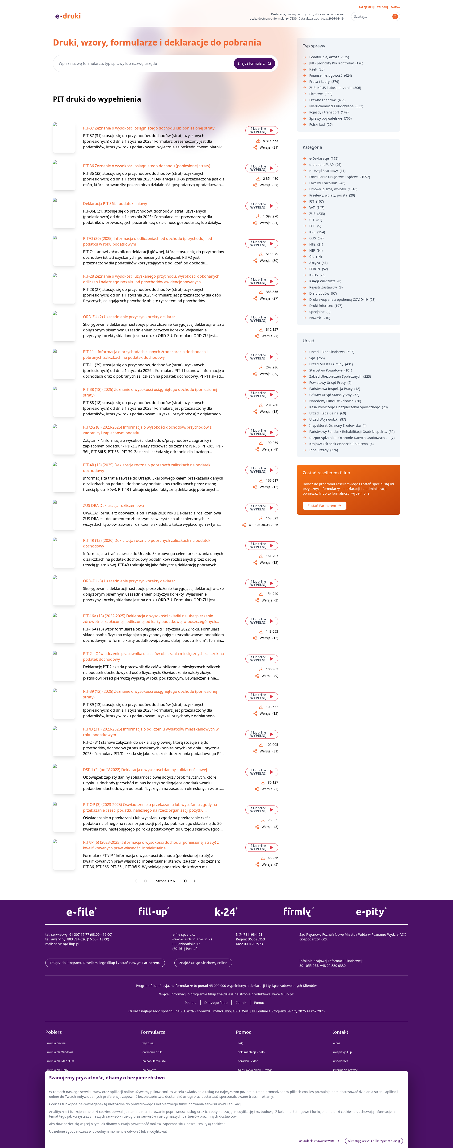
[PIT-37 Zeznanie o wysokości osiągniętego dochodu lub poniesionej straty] (64, 137)
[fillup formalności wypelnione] (154, 912)
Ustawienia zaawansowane (317, 1141)
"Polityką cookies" (211, 1124)
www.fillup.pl (282, 994)
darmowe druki (152, 1052)
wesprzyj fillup (342, 1052)
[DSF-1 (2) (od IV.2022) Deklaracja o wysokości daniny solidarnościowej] (64, 779)
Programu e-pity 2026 (289, 1011)
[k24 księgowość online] (226, 912)
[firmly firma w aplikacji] (299, 912)
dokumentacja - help (251, 1052)
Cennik (240, 1002)
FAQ (240, 1043)
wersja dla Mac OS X (60, 1061)
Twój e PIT (232, 1011)
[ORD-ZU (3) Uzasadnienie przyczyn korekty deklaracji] (64, 590)
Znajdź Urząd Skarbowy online (203, 962)
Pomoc (259, 1002)
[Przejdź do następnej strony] (194, 881)
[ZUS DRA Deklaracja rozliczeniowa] (64, 515)
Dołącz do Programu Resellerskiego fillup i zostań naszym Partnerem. (105, 962)
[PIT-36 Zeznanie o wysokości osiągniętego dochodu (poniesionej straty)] (64, 175)
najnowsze (149, 1070)
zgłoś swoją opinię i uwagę (255, 1070)
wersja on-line (56, 1043)
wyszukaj (148, 1043)
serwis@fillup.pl (66, 944)
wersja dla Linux (57, 1070)
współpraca (340, 1061)
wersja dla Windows (60, 1052)
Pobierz (191, 1002)
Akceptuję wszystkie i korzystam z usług (374, 1141)
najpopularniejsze (154, 1061)
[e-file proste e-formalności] (81, 912)
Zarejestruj (366, 7)
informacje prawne (345, 1070)
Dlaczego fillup (216, 1002)
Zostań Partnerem (322, 505)
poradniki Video (248, 1061)
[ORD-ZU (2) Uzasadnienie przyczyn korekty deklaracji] (64, 326)
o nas (336, 1043)
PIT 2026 (187, 1011)
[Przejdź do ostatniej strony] (185, 881)
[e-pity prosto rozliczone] (371, 912)
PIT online (260, 1011)
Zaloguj (382, 7)
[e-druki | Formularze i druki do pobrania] (68, 15)
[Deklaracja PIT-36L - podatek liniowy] (64, 213)
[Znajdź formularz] (395, 16)
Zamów (395, 7)
